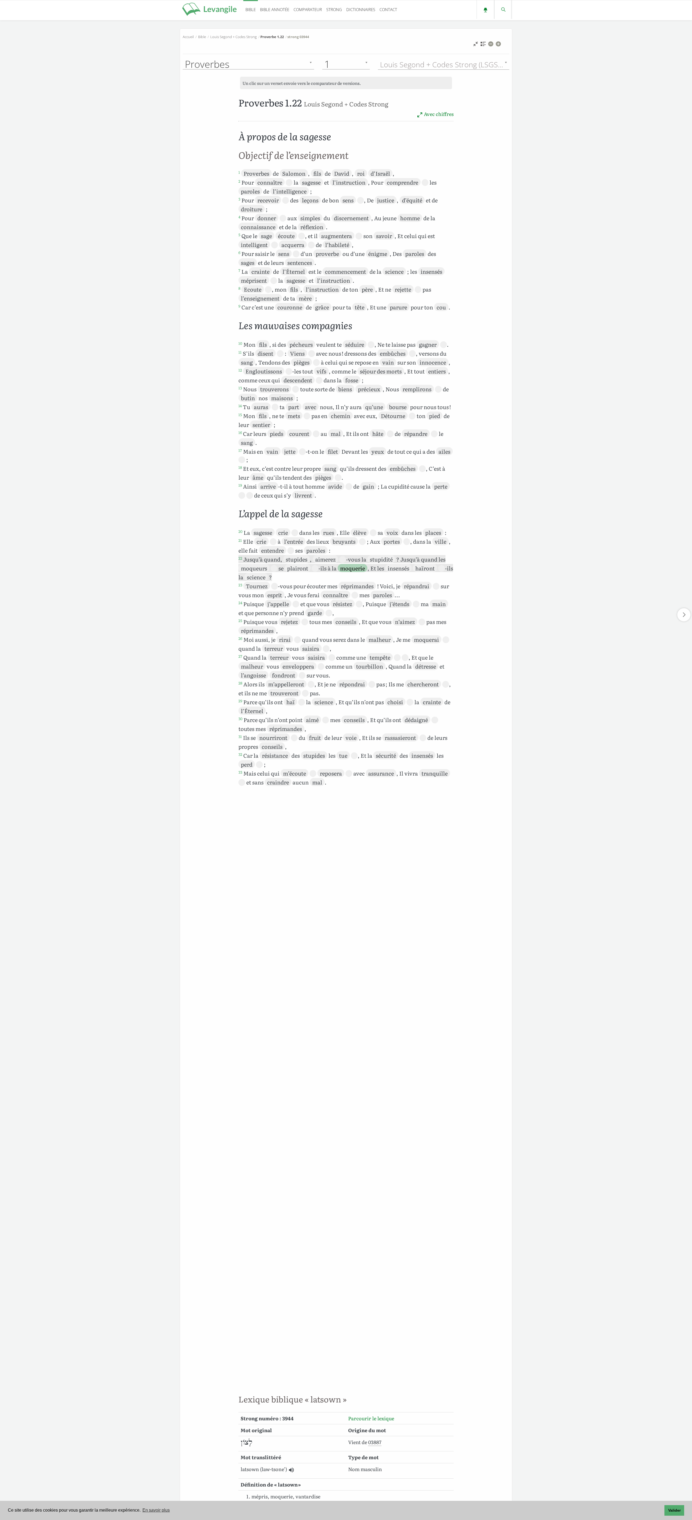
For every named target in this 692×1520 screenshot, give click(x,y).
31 (240, 736)
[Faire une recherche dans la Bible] (502, 9)
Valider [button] (674, 1510)
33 (240, 772)
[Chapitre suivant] (684, 615)
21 (240, 540)
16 (240, 432)
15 (240, 414)
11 (240, 352)
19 (240, 485)
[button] (291, 1470)
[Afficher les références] (483, 45)
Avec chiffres (438, 114)
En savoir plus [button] (156, 1510)
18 (240, 467)
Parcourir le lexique (371, 1418)
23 (240, 584)
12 (240, 370)
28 (240, 683)
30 (240, 718)
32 (240, 754)
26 (240, 638)
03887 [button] (374, 1442)
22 (240, 558)
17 (240, 450)
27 (240, 656)
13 (240, 387)
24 (240, 602)
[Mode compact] (476, 45)
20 (240, 531)
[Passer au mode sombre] (485, 9)
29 (240, 700)
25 (240, 620)
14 (240, 405)
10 (240, 343)
